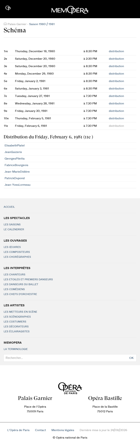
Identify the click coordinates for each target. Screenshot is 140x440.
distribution (116, 51)
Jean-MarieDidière (17, 171)
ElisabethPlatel (15, 145)
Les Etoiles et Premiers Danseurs (28, 279)
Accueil (9, 207)
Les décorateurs (16, 326)
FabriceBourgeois (16, 165)
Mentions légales (62, 430)
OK (131, 358)
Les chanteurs (14, 274)
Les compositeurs (17, 252)
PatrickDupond (15, 178)
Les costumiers (15, 321)
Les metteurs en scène (20, 312)
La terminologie (16, 349)
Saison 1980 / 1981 (42, 24)
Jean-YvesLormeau (17, 184)
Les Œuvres (12, 247)
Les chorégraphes (17, 257)
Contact (40, 430)
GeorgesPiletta (15, 158)
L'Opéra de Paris (18, 430)
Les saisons (12, 224)
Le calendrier (14, 229)
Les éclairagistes (17, 331)
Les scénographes (17, 317)
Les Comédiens (14, 289)
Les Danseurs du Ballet (21, 284)
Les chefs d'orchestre (20, 294)
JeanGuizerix (13, 152)
